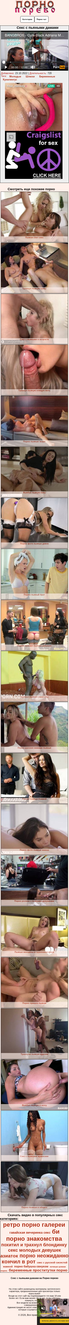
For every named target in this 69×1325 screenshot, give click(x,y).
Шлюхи (30, 76)
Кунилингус (10, 79)
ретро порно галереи (34, 1224)
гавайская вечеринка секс (29, 1232)
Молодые (15, 76)
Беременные (47, 76)
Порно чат (41, 19)
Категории (27, 19)
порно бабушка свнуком (31, 1266)
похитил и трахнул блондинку (34, 1244)
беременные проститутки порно (38, 1270)
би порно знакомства (34, 1235)
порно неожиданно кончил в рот (35, 1259)
